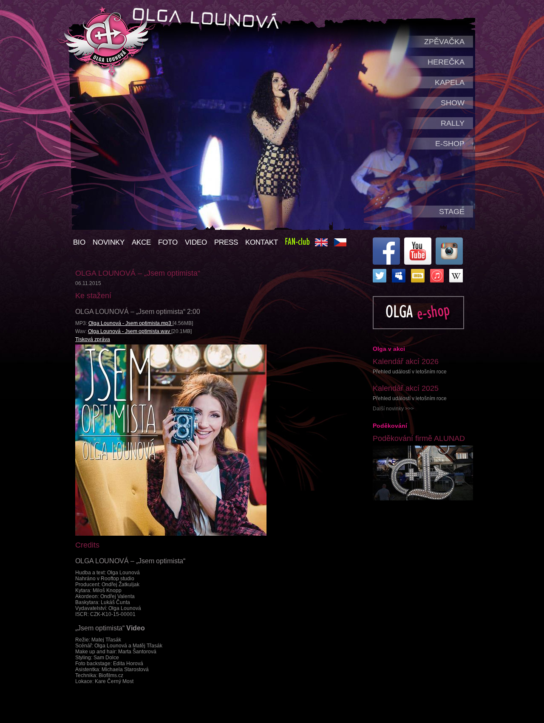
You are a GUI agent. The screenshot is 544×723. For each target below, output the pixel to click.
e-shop (450, 143)
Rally (453, 123)
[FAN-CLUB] (297, 243)
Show (453, 103)
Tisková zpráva (92, 339)
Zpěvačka (444, 41)
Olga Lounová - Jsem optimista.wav (129, 331)
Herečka (446, 62)
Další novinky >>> (393, 409)
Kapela (450, 82)
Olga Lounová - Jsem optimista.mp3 (130, 323)
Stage (452, 211)
